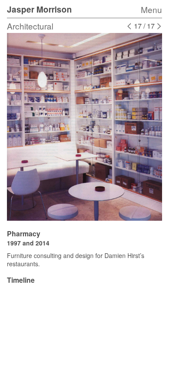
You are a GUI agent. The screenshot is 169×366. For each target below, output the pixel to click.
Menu (151, 9)
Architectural (30, 26)
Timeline (21, 280)
